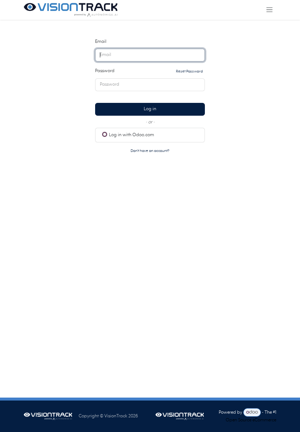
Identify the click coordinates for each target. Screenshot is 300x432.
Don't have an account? (150, 151)
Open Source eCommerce (251, 420)
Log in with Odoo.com (131, 135)
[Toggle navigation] (269, 10)
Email (100, 41)
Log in (150, 109)
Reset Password (189, 71)
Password (149, 71)
